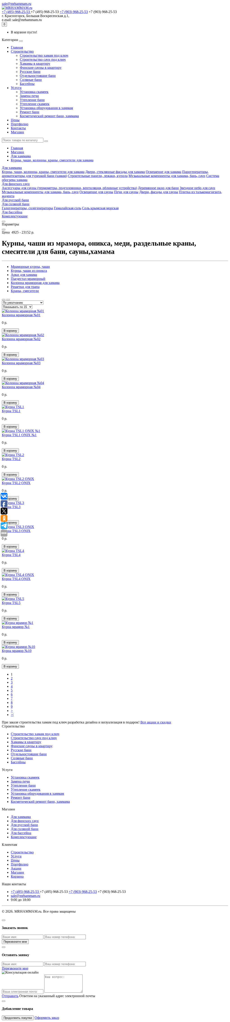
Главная (17, 47)
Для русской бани (15, 200)
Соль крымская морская (100, 208)
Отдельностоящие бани (38, 76)
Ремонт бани (29, 112)
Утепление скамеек (34, 104)
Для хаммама (21, 156)
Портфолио (19, 124)
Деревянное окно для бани (158, 188)
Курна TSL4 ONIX (16, 579)
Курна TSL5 (11, 603)
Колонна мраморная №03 (21, 363)
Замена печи (29, 96)
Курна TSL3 (11, 507)
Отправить (10, 996)
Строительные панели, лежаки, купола (98, 176)
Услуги (16, 88)
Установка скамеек (34, 92)
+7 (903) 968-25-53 (74, 12)
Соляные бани (31, 80)
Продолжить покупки (18, 1018)
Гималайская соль (67, 208)
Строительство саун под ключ (43, 59)
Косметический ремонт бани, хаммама (49, 116)
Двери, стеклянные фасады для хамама (115, 172)
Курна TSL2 (11, 459)
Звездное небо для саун (197, 188)
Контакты (18, 128)
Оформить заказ (47, 1018)
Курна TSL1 (11, 411)
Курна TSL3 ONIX (16, 531)
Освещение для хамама (163, 172)
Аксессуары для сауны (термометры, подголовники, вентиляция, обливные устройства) (69, 188)
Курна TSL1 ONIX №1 (19, 435)
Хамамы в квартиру (35, 63)
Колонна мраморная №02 (21, 339)
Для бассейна (12, 212)
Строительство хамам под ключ (44, 55)
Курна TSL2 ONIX (16, 483)
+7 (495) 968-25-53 (16, 12)
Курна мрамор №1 (16, 627)
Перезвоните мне (15, 941)
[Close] (3, 920)
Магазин (17, 132)
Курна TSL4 (11, 555)
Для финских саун (16, 184)
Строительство (22, 51)
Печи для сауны (126, 192)
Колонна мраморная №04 (21, 387)
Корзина (17, 876)
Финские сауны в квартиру (41, 67)
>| (12, 715)
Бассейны (27, 84)
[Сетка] (8, 299)
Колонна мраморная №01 (21, 315)
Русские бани (30, 72)
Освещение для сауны (96, 192)
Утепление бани (32, 100)
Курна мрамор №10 (16, 651)
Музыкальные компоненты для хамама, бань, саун (166, 176)
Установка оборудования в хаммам (46, 108)
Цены (15, 120)
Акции (16, 868)
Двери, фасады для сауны (158, 192)
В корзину (10, 330)
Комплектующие (15, 216)
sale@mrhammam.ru (16, 4)
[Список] (3, 299)
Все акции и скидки (155, 722)
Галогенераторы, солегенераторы (27, 208)
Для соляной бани (15, 204)
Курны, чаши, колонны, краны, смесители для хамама (52, 160)
